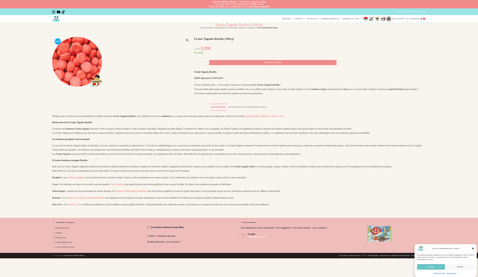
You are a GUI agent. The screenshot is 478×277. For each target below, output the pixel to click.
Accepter (431, 267)
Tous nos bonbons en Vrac (65, 247)
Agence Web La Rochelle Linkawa (74, 255)
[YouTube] (58, 12)
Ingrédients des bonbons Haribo (400, 255)
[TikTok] (63, 12)
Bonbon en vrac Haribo (247, 28)
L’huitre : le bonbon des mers (161, 236)
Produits (210, 28)
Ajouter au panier (273, 62)
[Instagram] (54, 12)
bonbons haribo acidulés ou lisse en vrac (264, 116)
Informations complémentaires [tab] (247, 107)
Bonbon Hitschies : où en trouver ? (164, 241)
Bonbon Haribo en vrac (64, 242)
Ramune (59, 233)
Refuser (460, 267)
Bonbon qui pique (63, 228)
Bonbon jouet (61, 237)
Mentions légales (452, 273)
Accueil (203, 28)
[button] (473, 248)
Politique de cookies (439, 273)
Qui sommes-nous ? (355, 255)
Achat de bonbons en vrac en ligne (226, 28)
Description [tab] (218, 107)
